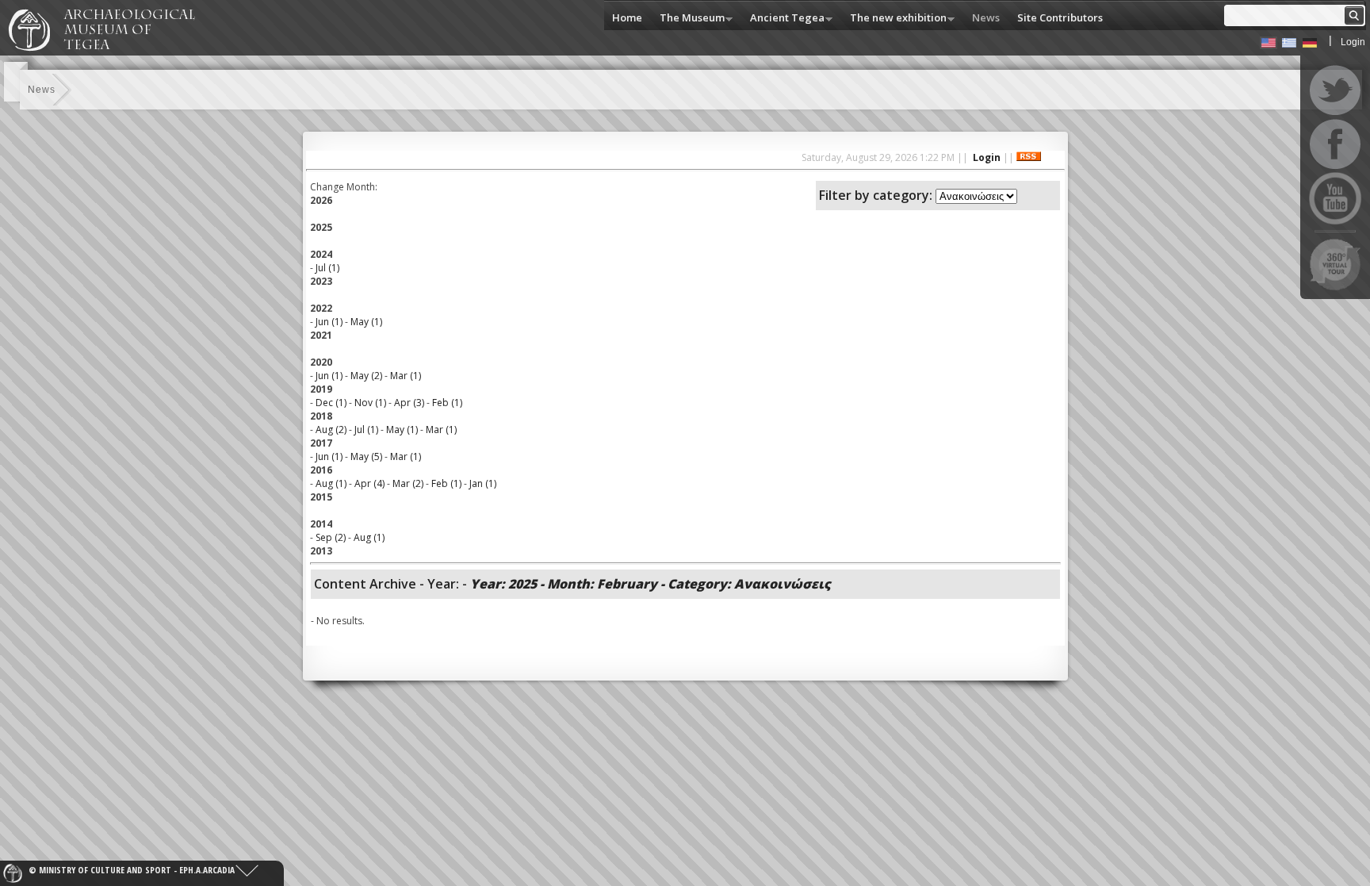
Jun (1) (329, 321)
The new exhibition (894, 18)
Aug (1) (331, 483)
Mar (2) (407, 483)
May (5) (366, 456)
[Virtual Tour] (1335, 264)
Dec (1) (331, 402)
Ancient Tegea (783, 18)
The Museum (688, 18)
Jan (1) (482, 483)
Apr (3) (409, 402)
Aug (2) (331, 429)
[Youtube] (1335, 198)
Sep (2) (331, 537)
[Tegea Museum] (108, 48)
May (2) (366, 375)
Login (1353, 42)
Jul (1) (327, 267)
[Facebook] (1335, 144)
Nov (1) (370, 402)
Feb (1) (447, 402)
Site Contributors (1060, 17)
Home (627, 17)
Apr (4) (369, 483)
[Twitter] (1335, 90)
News (986, 17)
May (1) (366, 321)
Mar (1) (405, 375)
